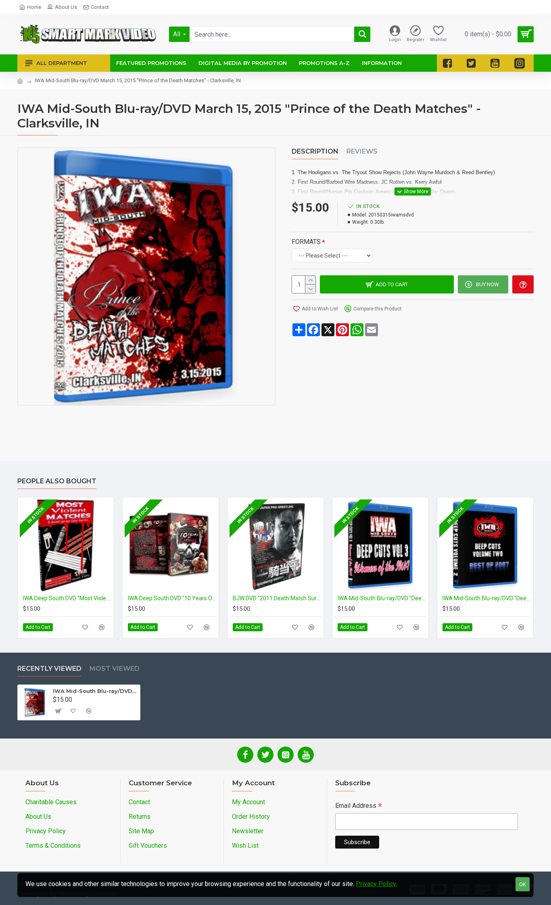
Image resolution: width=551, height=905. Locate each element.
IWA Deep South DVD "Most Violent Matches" (67, 598)
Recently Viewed (49, 668)
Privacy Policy (376, 884)
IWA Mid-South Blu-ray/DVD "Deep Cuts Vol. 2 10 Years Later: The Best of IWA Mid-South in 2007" (486, 598)
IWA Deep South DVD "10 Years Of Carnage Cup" (172, 598)
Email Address (358, 806)
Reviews (362, 151)
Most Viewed (115, 668)
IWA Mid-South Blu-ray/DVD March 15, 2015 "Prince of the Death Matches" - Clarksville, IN (95, 691)
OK (522, 884)
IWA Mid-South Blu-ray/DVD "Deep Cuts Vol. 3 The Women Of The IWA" (382, 598)
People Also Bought (56, 481)
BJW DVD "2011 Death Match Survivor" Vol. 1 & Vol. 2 (277, 598)
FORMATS (306, 241)
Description (315, 151)
